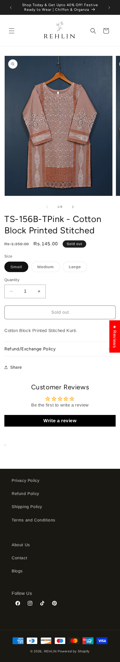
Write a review (59, 420)
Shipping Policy (27, 506)
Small (19, 268)
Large (78, 268)
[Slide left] (47, 206)
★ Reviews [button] (114, 336)
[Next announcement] (109, 7)
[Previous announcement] (10, 7)
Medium (48, 268)
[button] (11, 30)
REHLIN (50, 651)
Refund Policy (25, 493)
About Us (21, 544)
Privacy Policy (25, 480)
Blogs (17, 571)
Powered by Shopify (74, 651)
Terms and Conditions (33, 520)
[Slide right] (72, 206)
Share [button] (16, 367)
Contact (19, 557)
